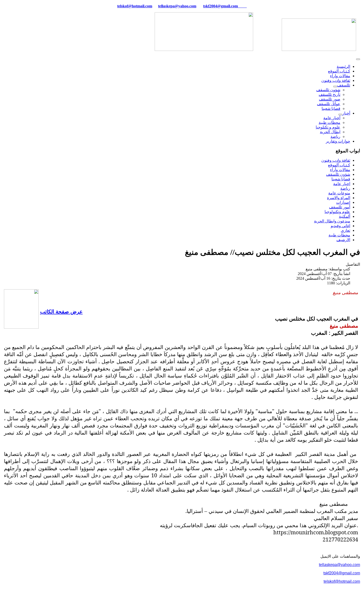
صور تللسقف (329, 99)
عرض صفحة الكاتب (61, 311)
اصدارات (343, 202)
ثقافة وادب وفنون (335, 80)
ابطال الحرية (330, 132)
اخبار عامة (341, 184)
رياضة (335, 136)
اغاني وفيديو (340, 226)
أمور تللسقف (339, 207)
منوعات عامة (339, 193)
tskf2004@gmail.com (220, 6)
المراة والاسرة (338, 198)
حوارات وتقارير (338, 141)
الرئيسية (343, 66)
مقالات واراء (340, 76)
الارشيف (343, 240)
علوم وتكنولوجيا (337, 212)
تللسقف (343, 85)
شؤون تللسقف (328, 90)
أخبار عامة (331, 118)
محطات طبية (329, 122)
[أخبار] (340, 114)
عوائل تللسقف (328, 104)
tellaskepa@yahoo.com (177, 6)
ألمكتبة (344, 216)
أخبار (346, 113)
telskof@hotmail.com (342, 581)
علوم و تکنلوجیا (328, 127)
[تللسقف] (335, 86)
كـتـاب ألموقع (339, 71)
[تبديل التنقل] (358, 59)
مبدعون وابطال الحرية (332, 221)
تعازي (345, 230)
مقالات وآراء (340, 170)
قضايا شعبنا (331, 108)
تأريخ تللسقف (329, 94)
